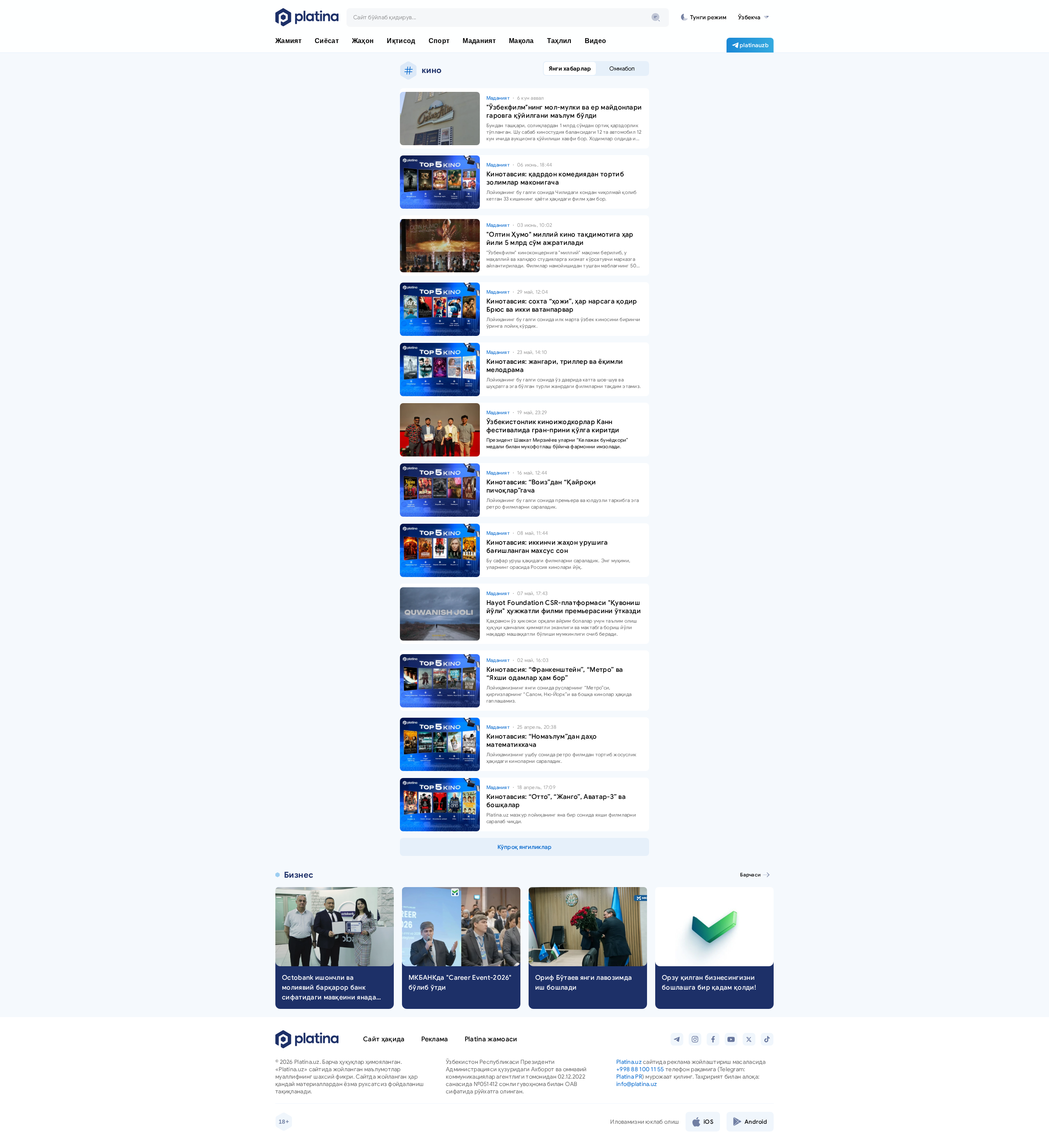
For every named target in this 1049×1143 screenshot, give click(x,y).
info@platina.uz (636, 1084)
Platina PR (629, 1076)
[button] (753, 17)
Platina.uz (629, 1061)
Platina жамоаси (491, 1039)
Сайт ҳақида (384, 1039)
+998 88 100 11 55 (640, 1069)
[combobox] (508, 17)
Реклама (434, 1039)
